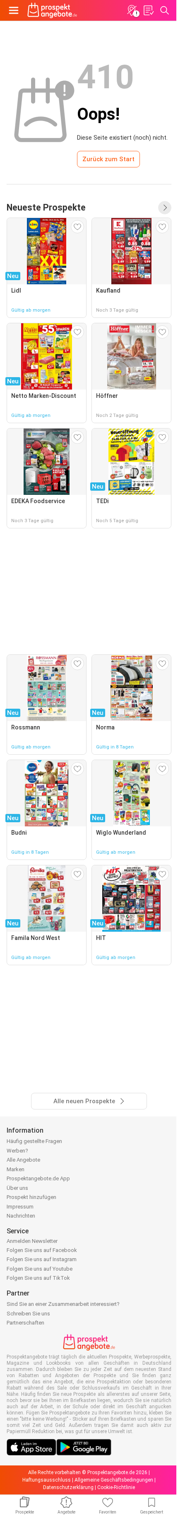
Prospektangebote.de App (38, 1178)
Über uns (17, 1188)
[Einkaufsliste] (148, 10)
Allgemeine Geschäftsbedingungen (114, 1480)
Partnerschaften (25, 1323)
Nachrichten (21, 1216)
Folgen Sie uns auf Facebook (42, 1250)
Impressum (20, 1207)
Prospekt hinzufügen (31, 1197)
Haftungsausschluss (46, 1480)
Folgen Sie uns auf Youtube (39, 1269)
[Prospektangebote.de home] (52, 10)
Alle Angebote (23, 1160)
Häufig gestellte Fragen (34, 1141)
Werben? (17, 1151)
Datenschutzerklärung (68, 1487)
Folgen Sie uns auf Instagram (42, 1259)
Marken (15, 1169)
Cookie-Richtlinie (116, 1487)
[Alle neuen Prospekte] (164, 207)
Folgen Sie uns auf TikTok (38, 1278)
